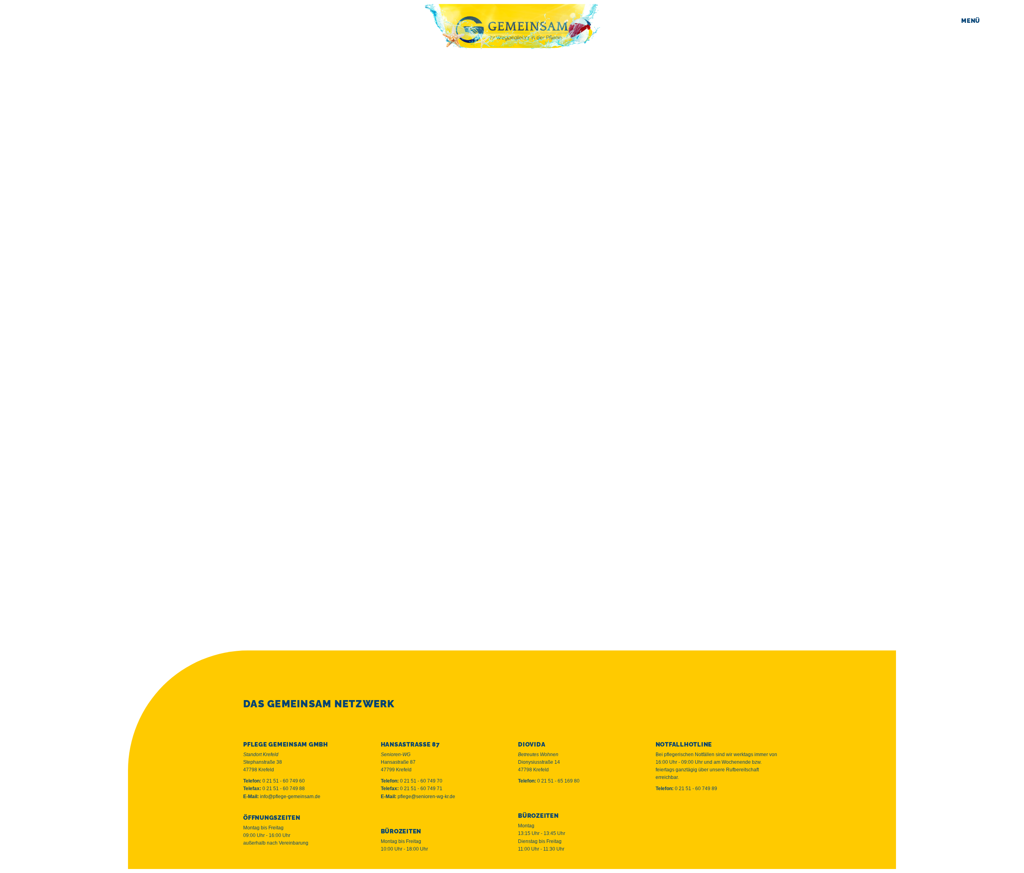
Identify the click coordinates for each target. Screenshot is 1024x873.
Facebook (664, 848)
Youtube (697, 848)
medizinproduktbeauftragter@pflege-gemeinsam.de (444, 480)
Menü (970, 20)
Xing (714, 848)
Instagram (680, 848)
